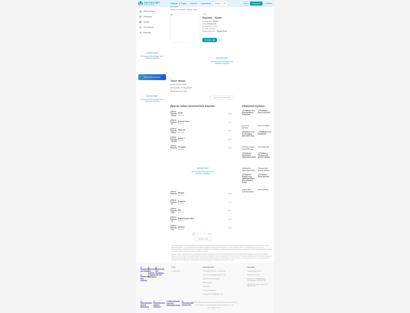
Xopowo (215, 21)
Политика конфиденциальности (214, 275)
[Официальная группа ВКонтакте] (146, 302)
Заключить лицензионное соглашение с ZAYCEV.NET (256, 279)
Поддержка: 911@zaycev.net (213, 294)
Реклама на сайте (253, 275)
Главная (174, 3)
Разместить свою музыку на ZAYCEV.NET (257, 285)
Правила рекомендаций (211, 279)
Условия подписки (209, 290)
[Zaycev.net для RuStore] (143, 277)
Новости (193, 3)
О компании (175, 271)
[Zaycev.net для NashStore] (155, 277)
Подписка (206, 286)
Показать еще (203, 239)
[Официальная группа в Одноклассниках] (174, 302)
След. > (210, 234)
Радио (183, 3)
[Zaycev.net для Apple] (143, 269)
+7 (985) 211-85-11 (215, 308)
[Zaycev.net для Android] (151, 269)
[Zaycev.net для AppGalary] (158, 269)
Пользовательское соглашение (214, 271)
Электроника (211, 24)
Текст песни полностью (222, 98)
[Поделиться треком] (220, 40)
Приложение (207, 282)
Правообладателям (254, 271)
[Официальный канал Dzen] (187, 302)
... (201, 234)
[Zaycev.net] (149, 3)
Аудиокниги (206, 3)
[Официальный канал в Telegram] (160, 302)
